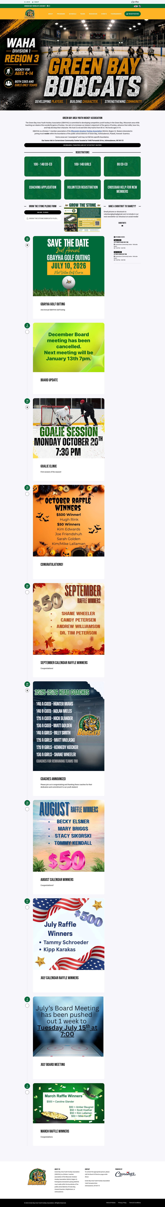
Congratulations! (52, 564)
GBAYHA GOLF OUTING (53, 304)
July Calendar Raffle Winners (60, 978)
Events (104, 14)
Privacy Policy (122, 1203)
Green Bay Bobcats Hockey (35, 6)
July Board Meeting (53, 1064)
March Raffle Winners (55, 1131)
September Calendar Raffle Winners (64, 663)
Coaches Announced (53, 779)
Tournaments (116, 14)
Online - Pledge (42, 212)
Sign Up (36, 2)
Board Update (49, 380)
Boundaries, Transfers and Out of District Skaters (82, 145)
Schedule (72, 14)
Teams (82, 14)
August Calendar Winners (57, 879)
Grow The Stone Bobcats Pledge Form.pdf (45, 218)
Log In (28, 2)
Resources (93, 14)
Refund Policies (110, 1203)
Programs (61, 14)
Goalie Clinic (49, 466)
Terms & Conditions (135, 1203)
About (50, 14)
